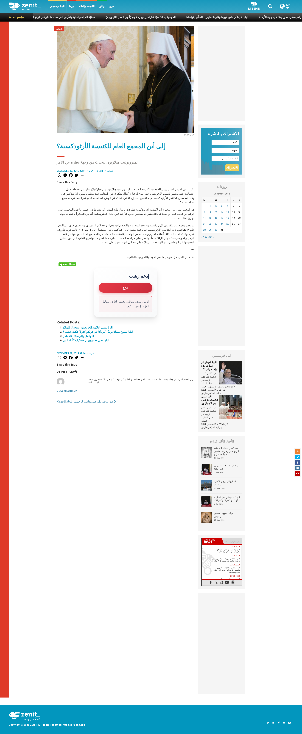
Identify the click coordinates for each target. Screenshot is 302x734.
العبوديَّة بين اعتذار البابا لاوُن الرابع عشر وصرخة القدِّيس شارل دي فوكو (226, 451)
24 (222, 224)
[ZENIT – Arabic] (28, 6)
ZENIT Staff (96, 171)
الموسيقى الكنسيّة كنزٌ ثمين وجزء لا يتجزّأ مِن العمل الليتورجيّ (116, 17)
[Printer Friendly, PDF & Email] (67, 264)
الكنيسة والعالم (87, 6)
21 (204, 224)
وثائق (102, 6)
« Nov (204, 237)
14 (204, 218)
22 (210, 224)
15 (210, 218)
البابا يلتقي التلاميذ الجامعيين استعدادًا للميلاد (88, 327)
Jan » (211, 237)
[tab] (212, 541)
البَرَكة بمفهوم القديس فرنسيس (224, 515)
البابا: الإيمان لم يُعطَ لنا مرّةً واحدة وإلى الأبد (209, 366)
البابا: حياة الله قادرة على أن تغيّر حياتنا (226, 467)
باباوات (59, 29)
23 (216, 224)
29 (210, 230)
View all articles (67, 391)
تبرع (111, 6)
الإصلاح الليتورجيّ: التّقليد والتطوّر (225, 483)
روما (71, 6)
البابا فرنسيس (57, 6)
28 (204, 230)
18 (227, 218)
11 (227, 212)
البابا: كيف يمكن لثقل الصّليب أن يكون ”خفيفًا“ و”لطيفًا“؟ (227, 499)
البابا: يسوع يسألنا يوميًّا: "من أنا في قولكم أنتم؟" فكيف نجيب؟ (98, 331)
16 (216, 218)
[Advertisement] (221, 73)
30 (216, 230)
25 (227, 224)
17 (222, 218)
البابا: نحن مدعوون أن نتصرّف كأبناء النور (86, 340)
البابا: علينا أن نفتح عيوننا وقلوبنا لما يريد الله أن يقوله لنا (192, 17)
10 (222, 212)
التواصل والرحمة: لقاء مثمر (78, 336)
